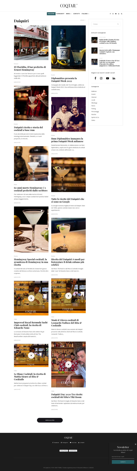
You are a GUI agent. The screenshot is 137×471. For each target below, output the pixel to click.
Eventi (53, 75)
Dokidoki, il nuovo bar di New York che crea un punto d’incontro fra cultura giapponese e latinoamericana (109, 63)
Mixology (94, 103)
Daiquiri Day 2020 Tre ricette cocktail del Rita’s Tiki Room (66, 395)
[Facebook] (110, 13)
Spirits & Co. (95, 117)
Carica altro (49, 420)
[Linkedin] (118, 13)
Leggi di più (17, 82)
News (68, 13)
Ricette (16, 124)
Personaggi (102, 37)
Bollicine (94, 91)
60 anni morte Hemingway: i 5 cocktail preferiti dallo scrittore (31, 189)
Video (15, 319)
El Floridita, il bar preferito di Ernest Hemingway (30, 68)
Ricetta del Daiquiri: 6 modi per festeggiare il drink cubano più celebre (68, 262)
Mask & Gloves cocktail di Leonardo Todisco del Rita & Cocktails (66, 323)
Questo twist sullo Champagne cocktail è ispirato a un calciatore (109, 51)
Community (60, 13)
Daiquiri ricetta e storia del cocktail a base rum (28, 128)
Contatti (76, 13)
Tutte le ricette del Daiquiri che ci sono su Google (67, 200)
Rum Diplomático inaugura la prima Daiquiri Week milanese (67, 140)
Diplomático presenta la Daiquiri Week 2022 (64, 79)
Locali (100, 58)
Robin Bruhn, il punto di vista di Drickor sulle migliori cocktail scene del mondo (109, 41)
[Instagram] (113, 13)
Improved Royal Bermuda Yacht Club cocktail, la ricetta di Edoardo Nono (31, 325)
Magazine (51, 13)
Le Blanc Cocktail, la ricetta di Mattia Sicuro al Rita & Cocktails (30, 377)
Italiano (85, 13)
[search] (118, 24)
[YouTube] (115, 13)
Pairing (93, 109)
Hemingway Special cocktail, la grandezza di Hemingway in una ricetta (31, 262)
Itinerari (16, 63)
